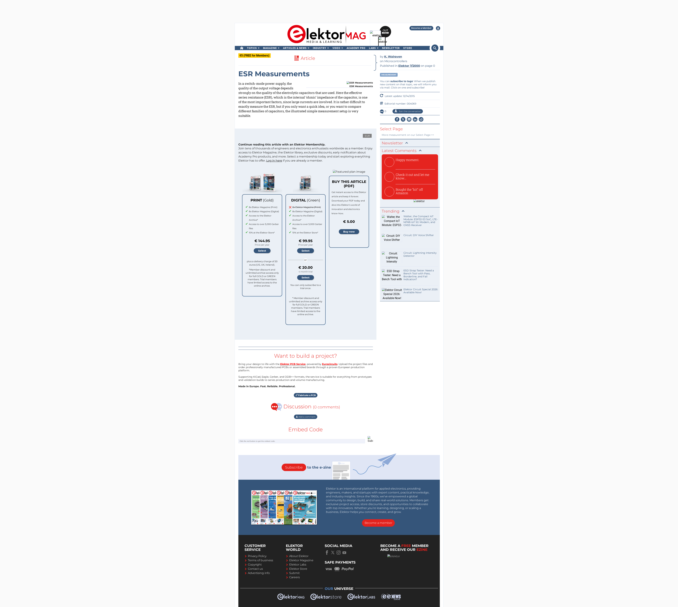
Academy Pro (356, 48)
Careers (294, 577)
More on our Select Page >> (408, 134)
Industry (319, 48)
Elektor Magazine (301, 560)
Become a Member (421, 28)
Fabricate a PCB (307, 395)
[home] (242, 48)
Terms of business (260, 560)
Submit (294, 573)
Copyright (255, 564)
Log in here (274, 160)
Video (336, 48)
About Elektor (298, 556)
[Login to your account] (438, 28)
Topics (252, 48)
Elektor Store (298, 568)
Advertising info (259, 573)
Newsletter (391, 48)
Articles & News (295, 48)
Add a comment (307, 416)
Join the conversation (409, 111)
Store (407, 48)
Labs (372, 48)
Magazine (270, 48)
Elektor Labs (297, 564)
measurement (388, 75)
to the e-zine (308, 467)
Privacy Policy (257, 556)
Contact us (255, 568)
